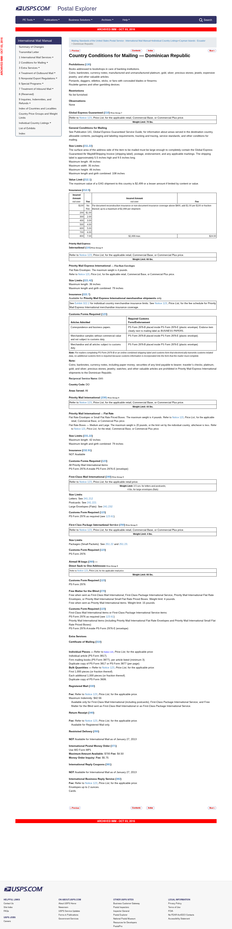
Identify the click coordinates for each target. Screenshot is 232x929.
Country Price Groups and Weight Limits (38, 115)
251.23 (123, 544)
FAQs (6, 910)
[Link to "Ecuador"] (212, 50)
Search (208, 20)
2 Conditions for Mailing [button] (32, 62)
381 (108, 764)
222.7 (86, 294)
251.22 (109, 544)
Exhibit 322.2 (82, 303)
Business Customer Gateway (126, 903)
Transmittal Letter (29, 52)
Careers (7, 921)
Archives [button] (106, 19)
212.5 (86, 190)
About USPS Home (67, 903)
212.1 (87, 179)
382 (118, 778)
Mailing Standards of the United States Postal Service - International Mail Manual (111, 41)
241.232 (108, 506)
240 (108, 476)
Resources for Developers (125, 922)
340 (91, 712)
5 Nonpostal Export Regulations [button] (37, 78)
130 (88, 64)
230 (104, 397)
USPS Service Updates (69, 910)
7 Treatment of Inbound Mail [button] (35, 88)
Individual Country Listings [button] (34, 122)
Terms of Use (174, 907)
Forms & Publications (68, 914)
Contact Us (9, 903)
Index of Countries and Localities (37, 108)
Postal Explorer (77, 8)
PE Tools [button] (28, 19)
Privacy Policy (175, 903)
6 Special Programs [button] (30, 83)
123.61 (110, 516)
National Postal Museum (124, 918)
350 (96, 731)
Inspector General (121, 910)
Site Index (8, 907)
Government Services (68, 918)
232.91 (87, 450)
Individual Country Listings (165, 41)
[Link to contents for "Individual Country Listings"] (137, 50)
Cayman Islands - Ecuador (192, 41)
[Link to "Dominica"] (75, 50)
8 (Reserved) (26, 94)
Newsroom (63, 907)
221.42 (88, 280)
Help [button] (125, 19)
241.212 (88, 498)
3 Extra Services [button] (28, 67)
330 (92, 686)
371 (113, 745)
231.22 (88, 435)
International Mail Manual (35, 40)
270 (103, 591)
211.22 (88, 145)
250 (122, 524)
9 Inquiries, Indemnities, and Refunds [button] (35, 101)
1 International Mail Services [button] (35, 57)
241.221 (91, 502)
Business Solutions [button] (79, 19)
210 (107, 112)
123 (104, 314)
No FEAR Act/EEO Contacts (181, 914)
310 (98, 641)
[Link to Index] (150, 50)
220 (88, 247)
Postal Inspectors (121, 907)
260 (91, 561)
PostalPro (117, 926)
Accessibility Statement (179, 918)
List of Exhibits (27, 128)
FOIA (170, 910)
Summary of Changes (31, 46)
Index (22, 133)
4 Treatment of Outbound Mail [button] (36, 73)
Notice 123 (85, 117)
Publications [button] (51, 19)
